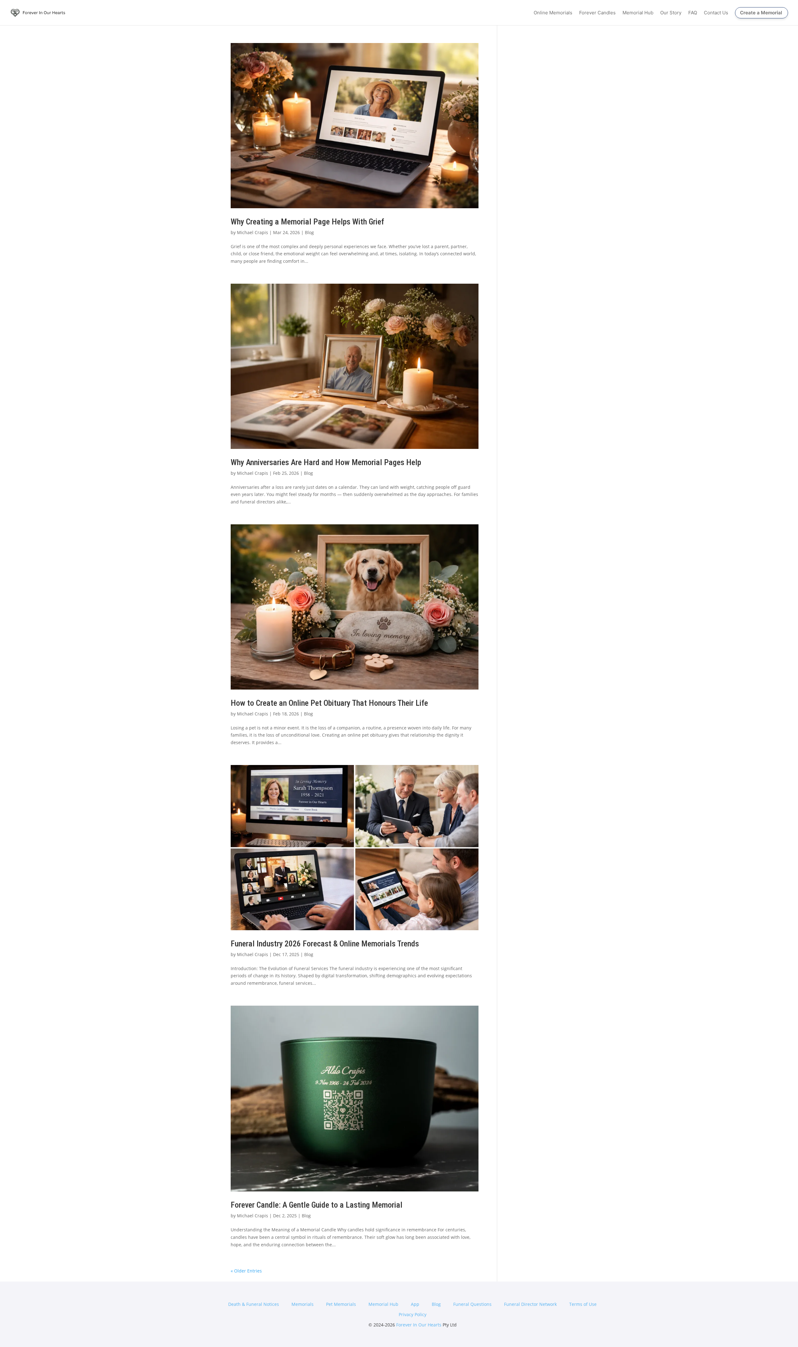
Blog (309, 232)
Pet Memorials (341, 1304)
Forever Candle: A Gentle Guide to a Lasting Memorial (316, 1205)
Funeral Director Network (530, 1304)
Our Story (670, 13)
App (415, 1304)
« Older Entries (246, 1271)
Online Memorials (553, 13)
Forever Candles (597, 13)
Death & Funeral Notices (253, 1304)
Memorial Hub (638, 13)
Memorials (302, 1304)
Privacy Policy (412, 1314)
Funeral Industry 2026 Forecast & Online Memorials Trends (325, 943)
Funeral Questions (472, 1304)
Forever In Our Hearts (418, 1325)
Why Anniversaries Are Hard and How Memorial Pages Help (326, 462)
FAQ (692, 13)
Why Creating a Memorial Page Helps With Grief (307, 221)
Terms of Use (583, 1304)
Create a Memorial (761, 13)
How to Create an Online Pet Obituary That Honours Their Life (329, 703)
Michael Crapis (252, 232)
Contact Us (716, 13)
